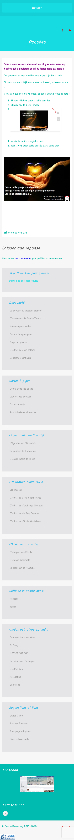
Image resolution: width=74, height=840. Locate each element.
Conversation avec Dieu (22, 637)
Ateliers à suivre (19, 723)
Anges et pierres (18, 342)
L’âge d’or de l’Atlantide (23, 443)
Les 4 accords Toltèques (22, 661)
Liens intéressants (19, 739)
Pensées (14, 598)
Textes (13, 606)
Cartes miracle (17, 404)
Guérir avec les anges (21, 388)
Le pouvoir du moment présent (26, 310)
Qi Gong (14, 645)
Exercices (15, 684)
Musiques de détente (21, 552)
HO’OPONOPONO (19, 653)
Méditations (16, 669)
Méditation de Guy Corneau (24, 513)
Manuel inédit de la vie (22, 459)
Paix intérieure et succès (23, 412)
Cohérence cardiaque (20, 358)
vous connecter (23, 258)
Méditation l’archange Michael (26, 505)
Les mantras (16, 489)
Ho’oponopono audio (20, 326)
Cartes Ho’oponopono (21, 334)
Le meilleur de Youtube (22, 568)
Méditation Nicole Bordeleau (25, 521)
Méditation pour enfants (22, 350)
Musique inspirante (20, 560)
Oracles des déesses (20, 396)
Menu (38, 7)
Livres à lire (16, 715)
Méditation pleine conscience (25, 497)
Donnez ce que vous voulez (24, 280)
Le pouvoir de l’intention (23, 451)
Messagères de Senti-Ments (25, 318)
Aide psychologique (20, 731)
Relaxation (15, 677)
